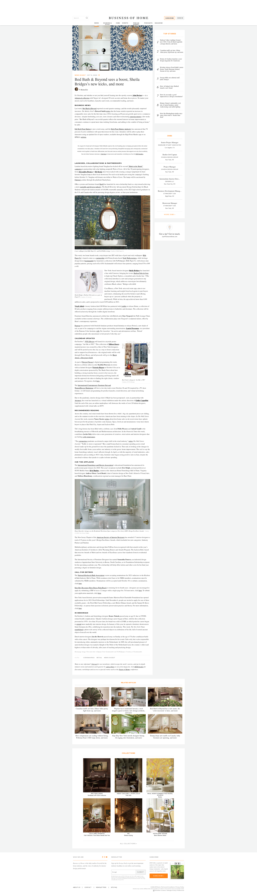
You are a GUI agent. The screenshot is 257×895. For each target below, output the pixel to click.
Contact (88, 887)
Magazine (159, 23)
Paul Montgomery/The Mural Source (160, 794)
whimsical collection (82, 98)
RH (128, 833)
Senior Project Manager (169, 142)
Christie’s (78, 180)
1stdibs (123, 306)
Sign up (94, 664)
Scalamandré (89, 261)
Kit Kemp (98, 171)
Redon (160, 797)
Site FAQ (114, 887)
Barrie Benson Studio (160, 835)
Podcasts (148, 23)
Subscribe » (158, 876)
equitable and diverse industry (90, 187)
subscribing (110, 667)
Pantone (77, 325)
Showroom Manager (169, 203)
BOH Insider (139, 667)
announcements (135, 116)
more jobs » (169, 214)
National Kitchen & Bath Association (91, 575)
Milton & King (97, 793)
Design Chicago (87, 362)
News (96, 23)
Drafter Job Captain (170, 154)
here (98, 381)
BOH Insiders (139, 154)
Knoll (102, 184)
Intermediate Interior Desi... (170, 179)
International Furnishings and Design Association (95, 465)
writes (108, 111)
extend (78, 624)
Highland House (160, 833)
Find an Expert (136, 23)
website (83, 137)
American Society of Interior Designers (111, 537)
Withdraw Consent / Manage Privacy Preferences (169, 890)
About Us (76, 887)
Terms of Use (114, 877)
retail (99, 657)
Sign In (180, 18)
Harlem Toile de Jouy (141, 273)
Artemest (78, 400)
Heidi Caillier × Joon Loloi (128, 793)
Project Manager (170, 166)
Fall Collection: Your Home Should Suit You (97, 835)
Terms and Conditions (167, 887)
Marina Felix (84, 89)
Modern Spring (128, 835)
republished (79, 629)
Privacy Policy (141, 877)
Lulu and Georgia (97, 833)
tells (97, 331)
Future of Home (124, 669)
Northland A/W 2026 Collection (97, 795)
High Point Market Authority (121, 129)
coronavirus (83, 441)
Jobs (118, 23)
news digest (80, 75)
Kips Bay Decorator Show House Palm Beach (91, 588)
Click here (103, 154)
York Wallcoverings (130, 258)
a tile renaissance (89, 437)
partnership (100, 258)
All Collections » (128, 843)
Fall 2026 (128, 795)
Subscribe (169, 18)
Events (125, 23)
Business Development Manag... (170, 191)
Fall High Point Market (83, 129)
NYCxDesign (89, 341)
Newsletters (101, 887)
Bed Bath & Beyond (89, 108)
